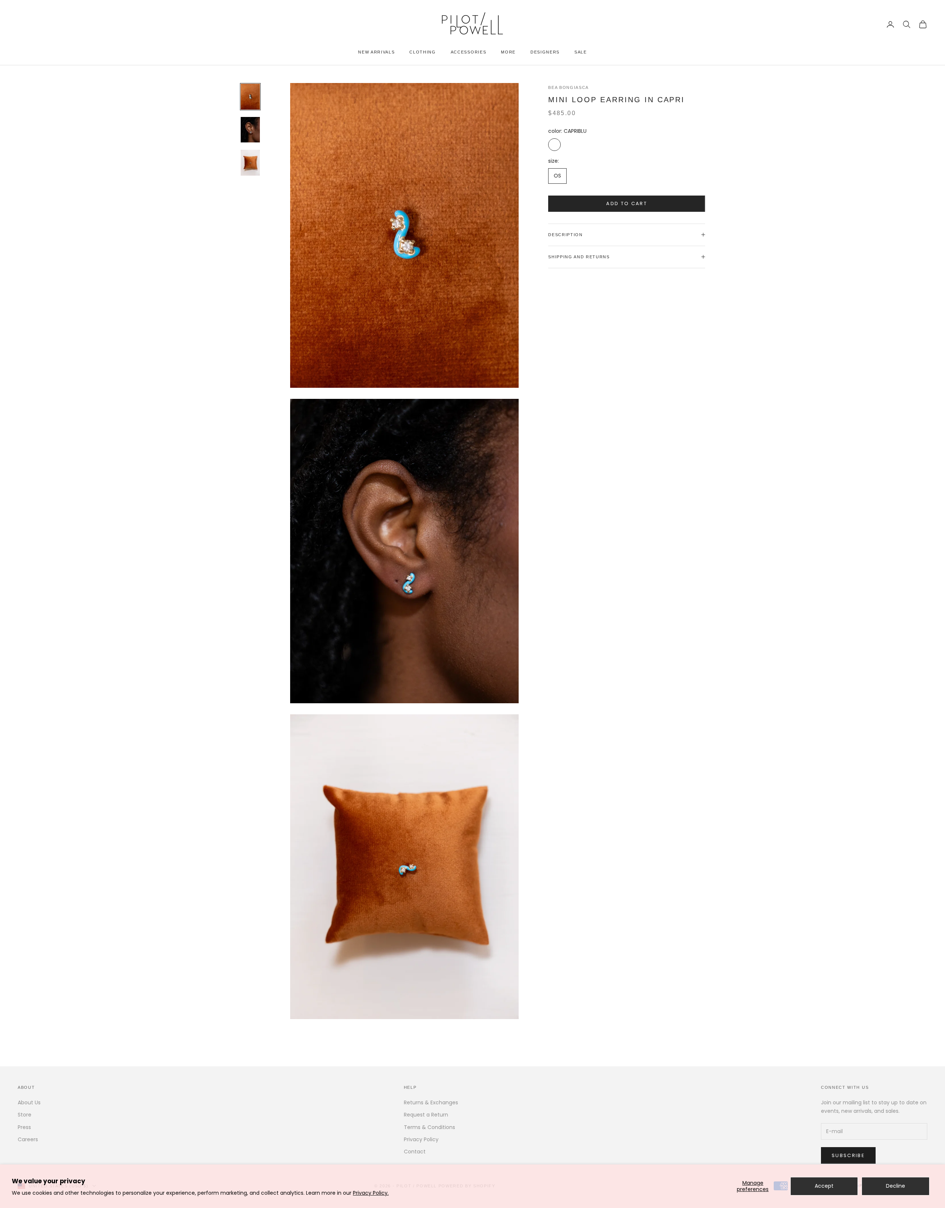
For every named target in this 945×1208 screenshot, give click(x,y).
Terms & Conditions (429, 1127)
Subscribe (848, 1155)
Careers (28, 1139)
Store (24, 1114)
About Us (29, 1102)
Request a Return (426, 1114)
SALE (580, 52)
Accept (824, 1186)
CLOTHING (422, 52)
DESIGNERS (545, 52)
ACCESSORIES (468, 52)
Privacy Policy (421, 1139)
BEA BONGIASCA (568, 87)
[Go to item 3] (250, 162)
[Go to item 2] (250, 129)
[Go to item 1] (250, 96)
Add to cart (626, 203)
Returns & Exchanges (431, 1102)
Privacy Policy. (371, 1193)
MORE (508, 52)
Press (24, 1127)
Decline (895, 1186)
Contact (415, 1151)
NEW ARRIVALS (376, 52)
